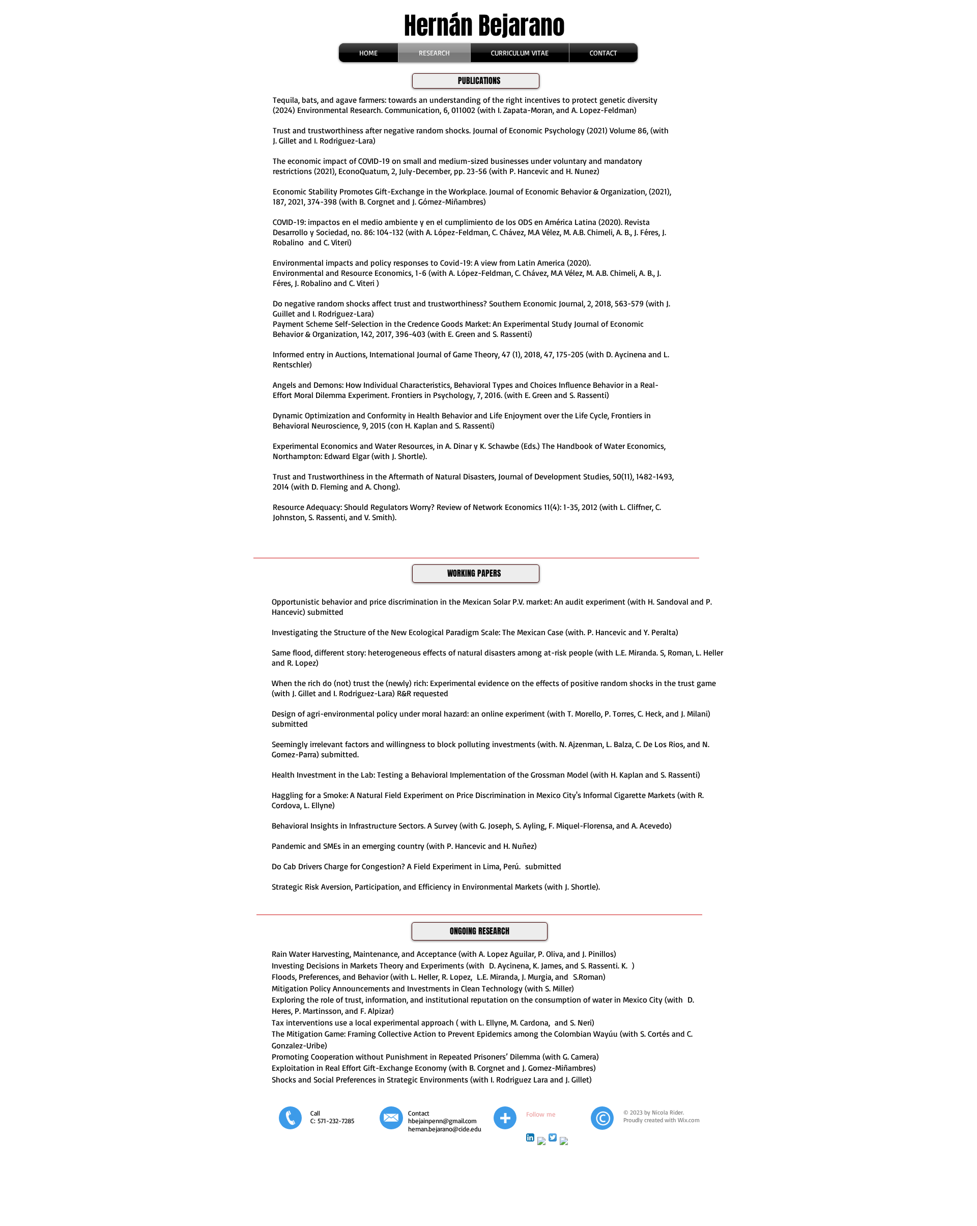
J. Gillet (577, 1079)
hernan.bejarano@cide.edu (444, 1129)
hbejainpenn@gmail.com (442, 1121)
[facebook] (564, 1141)
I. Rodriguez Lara (519, 1079)
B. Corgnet (487, 1068)
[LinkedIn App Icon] (530, 1137)
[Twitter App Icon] (553, 1137)
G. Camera (579, 1056)
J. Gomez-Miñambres (556, 1068)
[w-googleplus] (541, 1141)
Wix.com (689, 1120)
